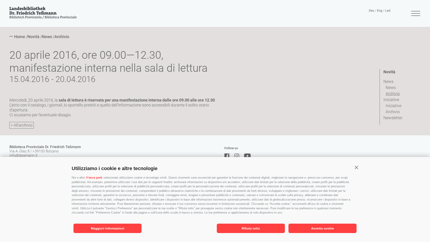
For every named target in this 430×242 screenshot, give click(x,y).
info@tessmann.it (23, 155)
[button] (356, 168)
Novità (389, 71)
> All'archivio (21, 125)
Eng (379, 10)
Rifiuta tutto (251, 228)
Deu (371, 10)
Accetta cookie (322, 228)
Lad (387, 10)
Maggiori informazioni (107, 228)
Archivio (393, 93)
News (388, 81)
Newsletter (392, 117)
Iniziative (391, 99)
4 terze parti (94, 177)
